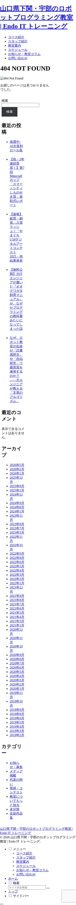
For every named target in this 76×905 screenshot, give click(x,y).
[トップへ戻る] (1, 904)
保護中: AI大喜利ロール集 (16, 146)
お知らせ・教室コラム (32, 870)
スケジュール (26, 866)
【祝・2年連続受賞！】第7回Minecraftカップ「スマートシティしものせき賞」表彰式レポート (17, 182)
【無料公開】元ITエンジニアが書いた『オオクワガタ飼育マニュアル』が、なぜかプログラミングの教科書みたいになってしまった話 (16, 299)
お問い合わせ (26, 874)
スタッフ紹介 (26, 857)
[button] (48, 888)
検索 (5, 100)
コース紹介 (24, 853)
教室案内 (22, 861)
